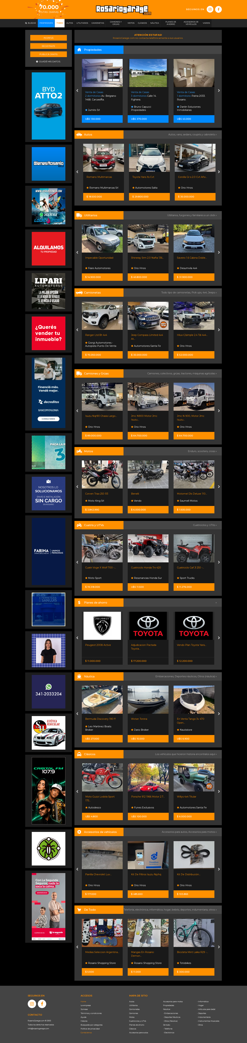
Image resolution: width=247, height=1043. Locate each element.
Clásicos (132, 1029)
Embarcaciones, (165, 676)
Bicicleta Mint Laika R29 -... (146, 952)
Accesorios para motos (201, 831)
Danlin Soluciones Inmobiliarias (144, 108)
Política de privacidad (90, 1029)
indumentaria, (200, 909)
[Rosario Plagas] (48, 848)
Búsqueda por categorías (91, 1025)
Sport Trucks (141, 578)
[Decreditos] (48, 392)
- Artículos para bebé (206, 1009)
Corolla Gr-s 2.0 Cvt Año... (191, 177)
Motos (131, 1017)
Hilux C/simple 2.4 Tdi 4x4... (146, 335)
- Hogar (200, 1005)
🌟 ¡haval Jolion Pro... (189, 335)
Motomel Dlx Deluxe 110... (146, 493)
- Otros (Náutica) (170, 1021)
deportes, (186, 909)
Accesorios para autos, (175, 831)
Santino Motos (188, 500)
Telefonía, (129, 909)
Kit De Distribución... (143, 874)
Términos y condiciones (91, 1013)
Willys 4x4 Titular (140, 796)
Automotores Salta (144, 187)
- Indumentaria (204, 1017)
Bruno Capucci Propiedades (97, 108)
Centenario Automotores (194, 345)
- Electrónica (168, 1032)
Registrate (48, 46)
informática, (156, 909)
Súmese (84, 1009)
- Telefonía (167, 1029)
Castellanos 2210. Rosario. (193, 96)
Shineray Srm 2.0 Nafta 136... (101, 257)
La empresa (86, 1005)
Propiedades (168, 1005)
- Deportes (201, 1013)
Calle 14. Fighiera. (99, 96)
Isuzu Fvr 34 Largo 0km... (192, 415)
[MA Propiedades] (48, 333)
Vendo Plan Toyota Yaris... (145, 645)
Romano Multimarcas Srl (102, 187)
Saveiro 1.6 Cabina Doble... (146, 257)
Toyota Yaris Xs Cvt (142, 177)
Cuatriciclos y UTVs (137, 1021)
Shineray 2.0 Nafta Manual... (193, 257)
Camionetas (134, 1009)
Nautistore (140, 729)
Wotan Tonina (93, 718)
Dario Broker (95, 729)
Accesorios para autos (138, 1032)
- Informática (203, 1001)
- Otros (200, 1025)
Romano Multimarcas (98, 177)
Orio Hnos (185, 187)
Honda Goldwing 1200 (190, 796)
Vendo (92, 500)
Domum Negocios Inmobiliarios (190, 108)
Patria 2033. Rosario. (146, 96)
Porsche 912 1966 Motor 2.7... (102, 796)
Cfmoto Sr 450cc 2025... (190, 493)
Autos (131, 1001)
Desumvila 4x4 (142, 268)
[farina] (48, 551)
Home (83, 1001)
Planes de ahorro (136, 1025)
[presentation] (77, 91)
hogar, (168, 909)
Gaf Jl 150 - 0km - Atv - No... (193, 567)
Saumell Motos (142, 500)
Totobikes (139, 963)
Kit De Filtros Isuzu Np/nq (100, 874)
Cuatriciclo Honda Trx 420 (100, 567)
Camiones (133, 1013)
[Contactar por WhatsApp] (48, 163)
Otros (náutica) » (207, 676)
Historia (84, 1021)
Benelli (89, 493)
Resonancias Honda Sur (102, 578)
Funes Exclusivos (98, 807)
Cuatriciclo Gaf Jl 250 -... (144, 567)
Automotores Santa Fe (101, 345)
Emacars (184, 807)
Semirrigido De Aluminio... (192, 718)
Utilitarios (133, 1005)
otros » (213, 909)
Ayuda (83, 1017)
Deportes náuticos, (186, 676)
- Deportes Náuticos (171, 1017)
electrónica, (142, 909)
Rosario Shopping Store (102, 963)
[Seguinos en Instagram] (210, 9)
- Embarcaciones (170, 1013)
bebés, (176, 909)
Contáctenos (86, 1032)
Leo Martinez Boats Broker (190, 728)
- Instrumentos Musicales (208, 1021)
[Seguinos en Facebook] (218, 9)
